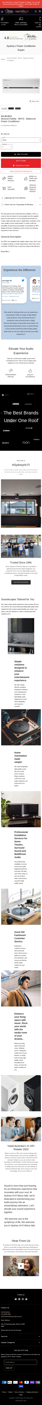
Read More (5, 251)
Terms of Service (19, 1392)
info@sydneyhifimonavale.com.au (11, 1316)
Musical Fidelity (10, 125)
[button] (21, 165)
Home (3, 59)
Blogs (21, 1394)
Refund (10, 1392)
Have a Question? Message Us (21, 171)
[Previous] (5, 504)
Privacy (4, 1392)
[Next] (36, 504)
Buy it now (21, 161)
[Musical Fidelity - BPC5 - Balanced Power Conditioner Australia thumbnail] (4, 108)
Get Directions (5, 1312)
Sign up (9, 1368)
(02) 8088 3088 (6, 1314)
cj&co (24, 1400)
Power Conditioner (26, 46)
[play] (21, 1266)
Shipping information (32, 1392)
